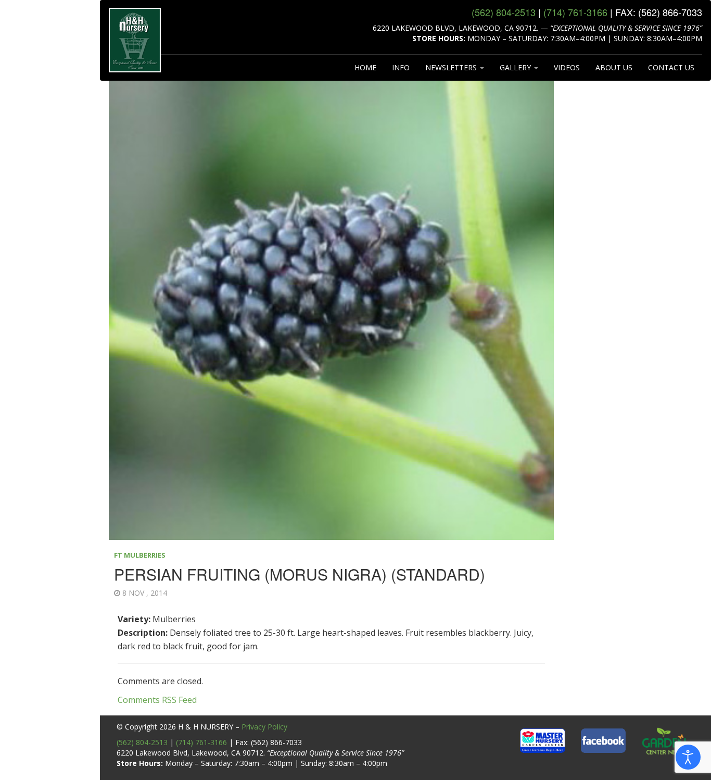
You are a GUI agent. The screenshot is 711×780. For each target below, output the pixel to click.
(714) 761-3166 (201, 742)
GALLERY (516, 67)
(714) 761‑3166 (575, 12)
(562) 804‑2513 (504, 12)
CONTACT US (671, 67)
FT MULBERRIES (140, 555)
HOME (365, 67)
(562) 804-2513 (142, 742)
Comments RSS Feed (157, 700)
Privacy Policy (264, 727)
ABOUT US (613, 67)
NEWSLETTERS (452, 67)
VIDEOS (567, 67)
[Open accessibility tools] (688, 757)
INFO (401, 67)
